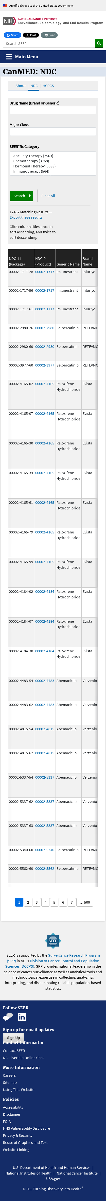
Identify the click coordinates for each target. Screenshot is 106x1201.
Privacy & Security (17, 1135)
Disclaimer (11, 1114)
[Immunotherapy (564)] (53, 171)
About (21, 85)
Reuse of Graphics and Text (25, 1142)
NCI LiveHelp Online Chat (23, 1057)
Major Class (19, 124)
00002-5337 (44, 777)
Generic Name (68, 264)
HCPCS (48, 85)
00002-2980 (44, 327)
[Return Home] (53, 21)
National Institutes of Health (28, 1173)
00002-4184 (44, 591)
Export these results (26, 217)
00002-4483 (44, 680)
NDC (34, 85)
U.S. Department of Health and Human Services (51, 1167)
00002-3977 (44, 365)
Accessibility (13, 1107)
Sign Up (13, 1037)
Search (19, 195)
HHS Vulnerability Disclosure (26, 1128)
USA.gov (53, 1178)
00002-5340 (44, 849)
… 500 (85, 902)
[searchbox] (12, 131)
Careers (9, 1075)
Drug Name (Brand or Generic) (34, 103)
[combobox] (53, 131)
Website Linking (16, 1149)
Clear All (48, 195)
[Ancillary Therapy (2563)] (53, 155)
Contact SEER (14, 1050)
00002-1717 (44, 271)
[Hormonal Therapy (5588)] (53, 166)
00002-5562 (44, 868)
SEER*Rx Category (24, 146)
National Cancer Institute (77, 1173)
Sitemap (10, 1082)
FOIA (7, 1121)
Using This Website (18, 1089)
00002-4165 (44, 383)
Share (16, 35)
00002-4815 (44, 728)
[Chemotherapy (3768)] (53, 161)
